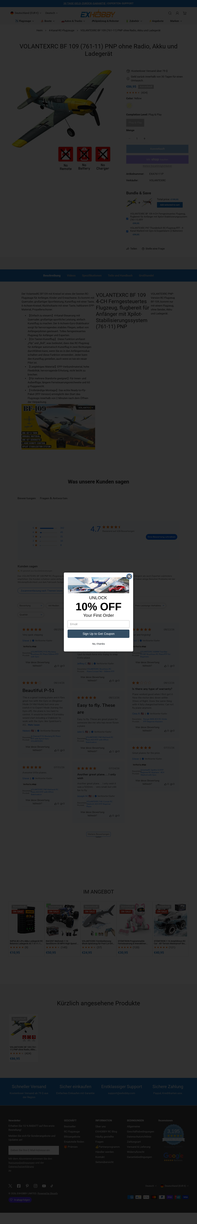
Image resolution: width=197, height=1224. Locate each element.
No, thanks (98, 644)
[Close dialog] (129, 576)
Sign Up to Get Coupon (99, 633)
